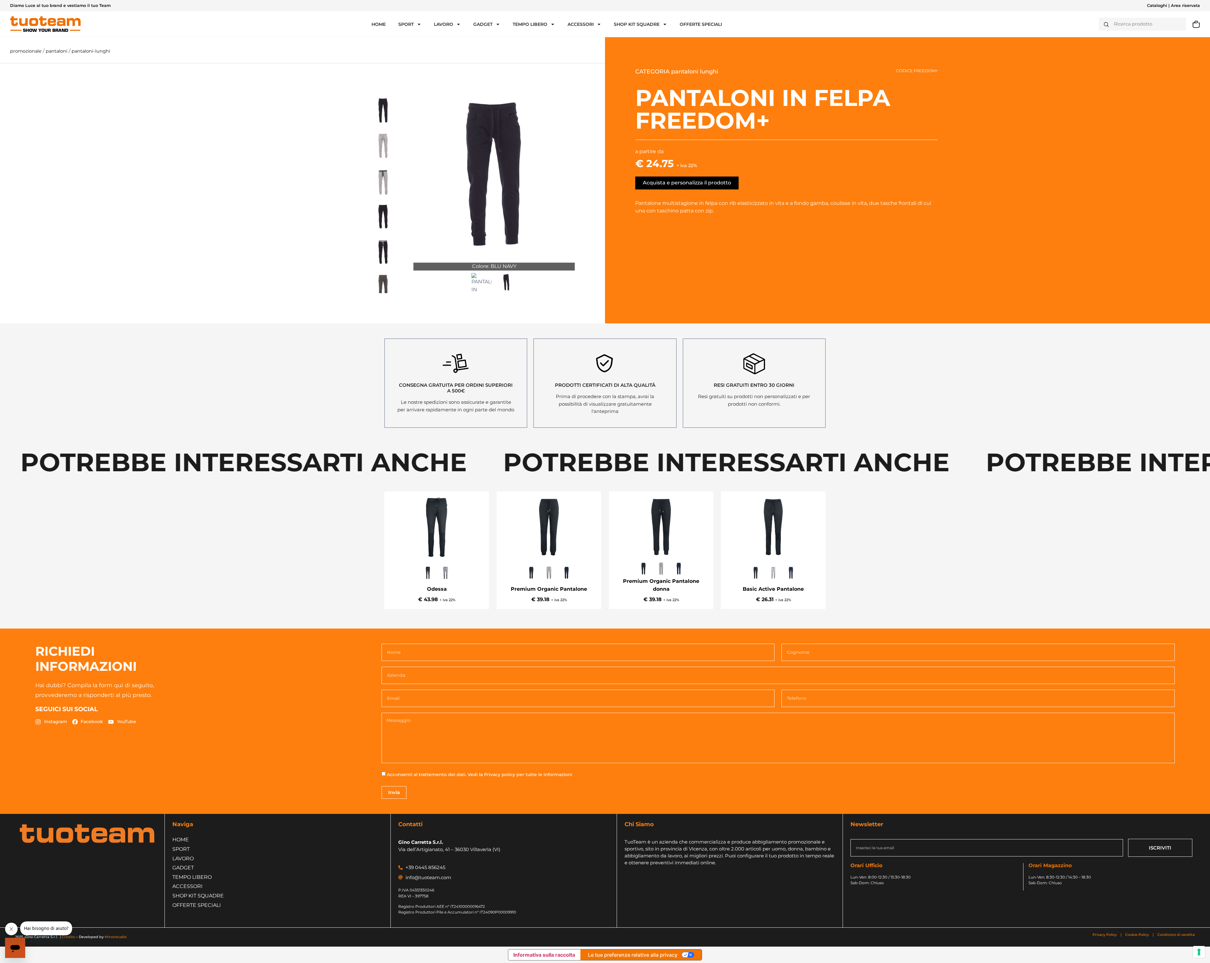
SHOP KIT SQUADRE (637, 24)
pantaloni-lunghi (91, 51)
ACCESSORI (581, 24)
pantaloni (57, 51)
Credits (68, 937)
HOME (379, 24)
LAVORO (443, 24)
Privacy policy (499, 774)
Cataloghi (1157, 5)
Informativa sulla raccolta (544, 955)
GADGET (483, 24)
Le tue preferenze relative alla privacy (632, 955)
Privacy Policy (1105, 934)
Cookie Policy (1137, 934)
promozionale (26, 51)
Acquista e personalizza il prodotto (687, 183)
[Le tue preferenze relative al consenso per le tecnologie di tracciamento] (1199, 952)
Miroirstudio (116, 937)
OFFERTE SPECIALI (701, 24)
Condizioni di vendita (1176, 934)
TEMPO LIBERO (530, 24)
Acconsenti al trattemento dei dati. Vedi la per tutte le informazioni (479, 774)
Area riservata (1185, 5)
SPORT (406, 24)
